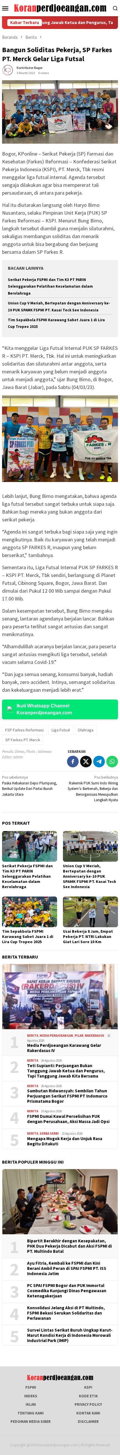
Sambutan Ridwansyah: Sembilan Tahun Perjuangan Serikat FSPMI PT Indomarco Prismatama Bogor (67, 1096)
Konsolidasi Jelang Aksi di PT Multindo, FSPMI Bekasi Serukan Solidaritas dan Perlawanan (66, 1313)
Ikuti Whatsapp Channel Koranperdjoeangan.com (44, 709)
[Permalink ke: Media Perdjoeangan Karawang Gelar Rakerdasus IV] (60, 996)
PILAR (79, 1036)
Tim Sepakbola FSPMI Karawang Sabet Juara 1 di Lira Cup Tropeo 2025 (27, 936)
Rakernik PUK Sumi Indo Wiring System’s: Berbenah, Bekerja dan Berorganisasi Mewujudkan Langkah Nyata (93, 788)
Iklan (31, 1404)
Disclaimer (88, 1421)
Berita (32, 1036)
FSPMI (30, 1387)
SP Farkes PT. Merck (22, 739)
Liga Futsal (61, 730)
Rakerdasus (94, 1036)
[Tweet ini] (86, 761)
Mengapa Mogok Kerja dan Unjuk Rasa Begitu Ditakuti (64, 1141)
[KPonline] (60, 7)
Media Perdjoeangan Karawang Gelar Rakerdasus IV (64, 1048)
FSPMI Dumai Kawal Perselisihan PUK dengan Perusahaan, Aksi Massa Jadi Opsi (68, 1119)
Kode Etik (88, 1396)
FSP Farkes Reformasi (24, 730)
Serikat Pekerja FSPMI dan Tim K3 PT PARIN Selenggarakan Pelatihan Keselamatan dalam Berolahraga (50, 286)
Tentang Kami (30, 1413)
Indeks (30, 1396)
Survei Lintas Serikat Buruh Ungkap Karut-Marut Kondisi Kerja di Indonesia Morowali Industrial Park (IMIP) (69, 1335)
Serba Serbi (49, 1133)
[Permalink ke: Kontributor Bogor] (8, 69)
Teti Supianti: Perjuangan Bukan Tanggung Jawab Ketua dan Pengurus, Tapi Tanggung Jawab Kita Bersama (66, 1071)
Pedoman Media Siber (30, 1421)
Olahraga (85, 730)
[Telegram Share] (99, 761)
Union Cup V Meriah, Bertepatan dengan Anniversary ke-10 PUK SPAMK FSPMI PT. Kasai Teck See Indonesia (89, 876)
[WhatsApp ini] (112, 761)
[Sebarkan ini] (73, 761)
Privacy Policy (88, 1404)
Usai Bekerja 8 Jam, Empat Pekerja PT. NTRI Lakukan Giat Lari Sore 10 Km (88, 936)
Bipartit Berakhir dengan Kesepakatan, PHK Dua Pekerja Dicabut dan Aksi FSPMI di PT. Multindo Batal (69, 1246)
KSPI (88, 1387)
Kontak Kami (88, 1413)
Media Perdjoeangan (56, 1036)
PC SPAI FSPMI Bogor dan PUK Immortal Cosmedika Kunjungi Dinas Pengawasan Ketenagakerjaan (66, 1291)
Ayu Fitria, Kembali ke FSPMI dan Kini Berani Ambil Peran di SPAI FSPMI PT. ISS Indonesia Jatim (66, 1268)
